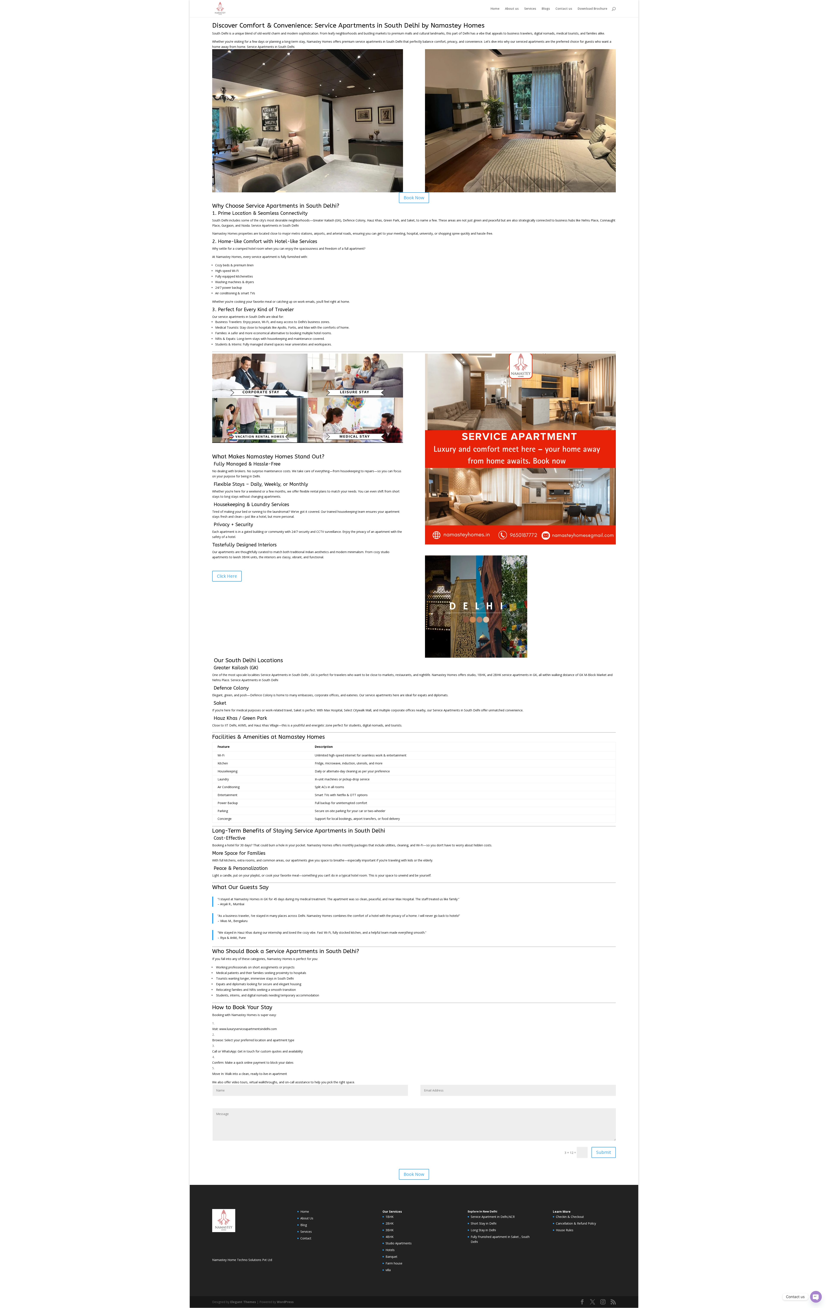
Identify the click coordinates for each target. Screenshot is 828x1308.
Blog (303, 1225)
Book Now (414, 198)
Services (530, 9)
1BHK (390, 1217)
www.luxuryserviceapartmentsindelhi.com (248, 1029)
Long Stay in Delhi (483, 1230)
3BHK (390, 1230)
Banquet (391, 1257)
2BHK (390, 1223)
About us (512, 9)
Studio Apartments (399, 1243)
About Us (306, 1218)
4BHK (390, 1237)
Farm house (394, 1263)
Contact (305, 1238)
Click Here (227, 576)
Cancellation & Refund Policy (576, 1223)
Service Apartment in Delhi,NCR (493, 1217)
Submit (603, 1152)
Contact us (563, 9)
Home (495, 9)
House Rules (564, 1230)
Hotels (390, 1250)
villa (388, 1270)
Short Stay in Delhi (483, 1223)
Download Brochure (592, 9)
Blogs (546, 9)
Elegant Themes (243, 1302)
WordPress (285, 1302)
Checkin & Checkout (570, 1217)
